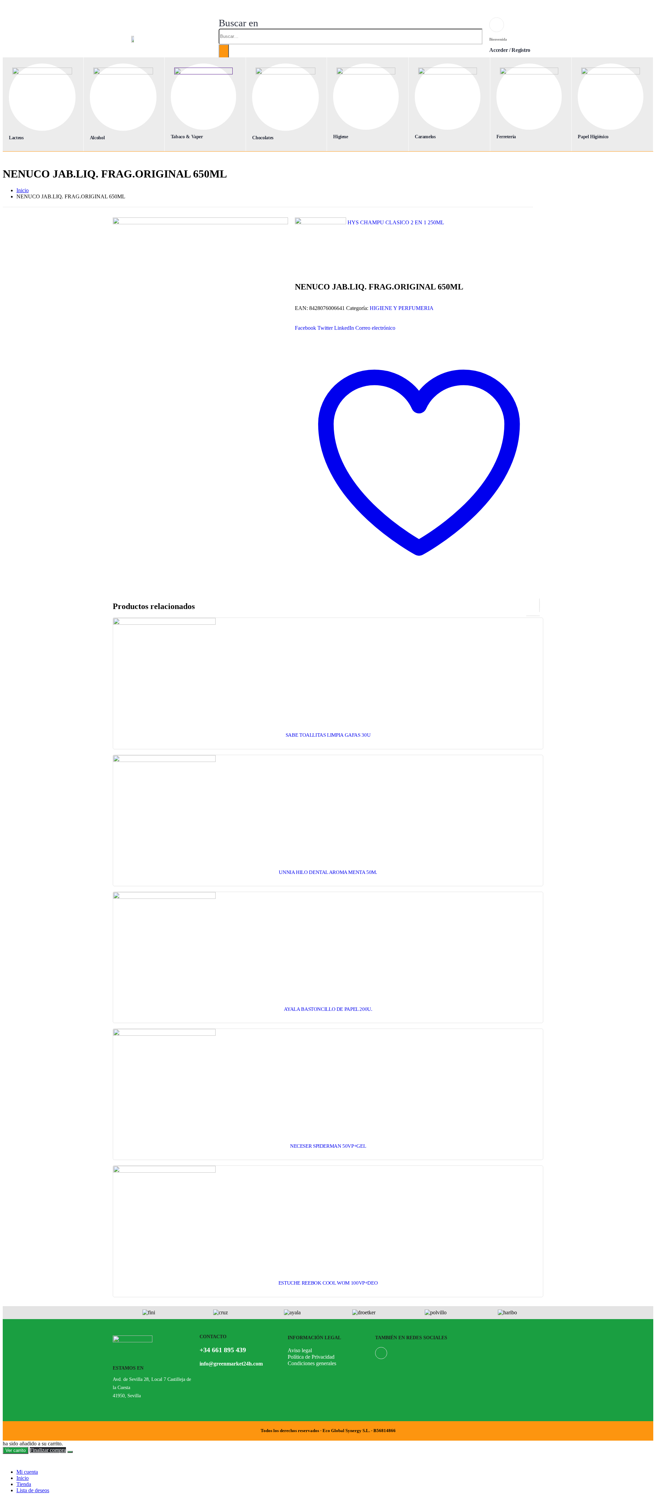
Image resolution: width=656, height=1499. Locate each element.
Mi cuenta (27, 1472)
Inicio (22, 1478)
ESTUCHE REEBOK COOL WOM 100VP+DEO (328, 1283)
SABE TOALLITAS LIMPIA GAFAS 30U (328, 735)
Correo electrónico (375, 328)
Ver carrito (15, 1450)
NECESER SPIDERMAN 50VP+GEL (328, 1146)
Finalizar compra (48, 1450)
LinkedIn (344, 328)
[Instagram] (381, 1353)
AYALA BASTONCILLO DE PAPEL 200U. (328, 1009)
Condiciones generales (312, 1363)
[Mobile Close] (7, 1460)
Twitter (325, 328)
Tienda (23, 1484)
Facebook (305, 328)
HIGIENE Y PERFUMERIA (402, 308)
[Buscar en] (224, 52)
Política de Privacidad (311, 1357)
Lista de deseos (32, 1490)
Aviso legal (300, 1350)
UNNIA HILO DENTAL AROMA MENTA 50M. (328, 872)
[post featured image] (164, 623)
